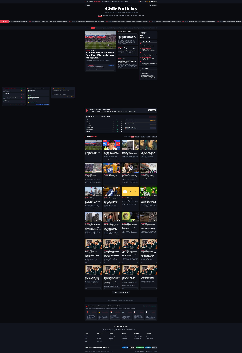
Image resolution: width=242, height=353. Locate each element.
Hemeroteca (124, 335)
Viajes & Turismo (100, 339)
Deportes (129, 15)
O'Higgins (141, 27)
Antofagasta (129, 27)
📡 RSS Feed (154, 347)
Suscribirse (154, 1)
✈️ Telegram (148, 347)
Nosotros (137, 351)
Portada (100, 15)
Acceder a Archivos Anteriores (121, 292)
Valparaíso (106, 27)
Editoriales (111, 338)
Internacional (122, 15)
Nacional (105, 15)
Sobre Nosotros (137, 335)
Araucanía (117, 27)
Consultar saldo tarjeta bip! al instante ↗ (42, 104)
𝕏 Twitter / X (132, 347)
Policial (86, 341)
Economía (116, 15)
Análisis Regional (112, 339)
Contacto (143, 351)
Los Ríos (152, 27)
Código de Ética (137, 339)
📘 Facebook (125, 347)
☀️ (149, 1)
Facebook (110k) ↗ (149, 335)
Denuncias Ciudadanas (126, 336)
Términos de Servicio (137, 338)
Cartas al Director (112, 336)
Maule (135, 27)
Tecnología (141, 15)
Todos (132, 136)
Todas (93, 27)
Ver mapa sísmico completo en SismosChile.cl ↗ (16, 104)
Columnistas (111, 335)
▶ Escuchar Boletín (152, 110)
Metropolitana (99, 27)
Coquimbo (123, 27)
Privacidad (149, 351)
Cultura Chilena (99, 341)
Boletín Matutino (149, 336)
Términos (155, 351)
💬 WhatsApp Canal (140, 347)
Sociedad (135, 15)
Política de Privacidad (138, 336)
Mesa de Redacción (149, 338)
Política (111, 15)
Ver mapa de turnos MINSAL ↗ (69, 96)
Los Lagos (147, 27)
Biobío (111, 27)
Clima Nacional (124, 338)
